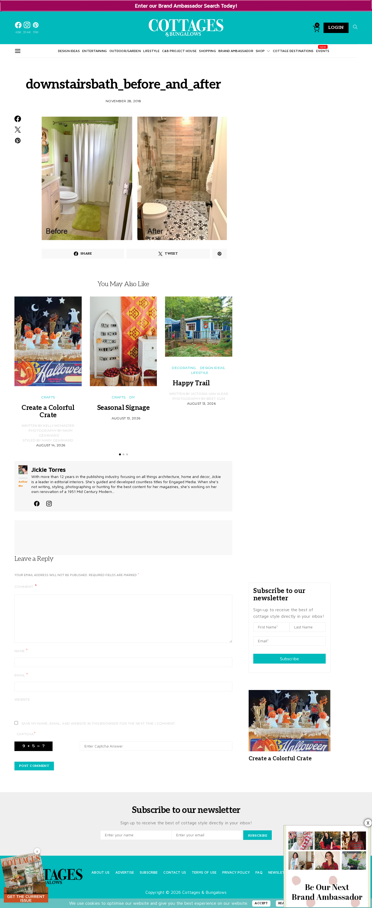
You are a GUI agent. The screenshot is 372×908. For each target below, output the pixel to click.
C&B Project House (179, 51)
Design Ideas (69, 51)
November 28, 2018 (123, 101)
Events (322, 51)
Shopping (207, 51)
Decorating (184, 368)
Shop (260, 51)
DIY (132, 397)
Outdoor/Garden (125, 51)
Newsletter (279, 872)
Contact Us (174, 872)
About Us (100, 872)
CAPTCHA (26, 733)
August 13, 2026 (126, 418)
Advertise (124, 872)
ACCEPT (261, 903)
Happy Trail (198, 383)
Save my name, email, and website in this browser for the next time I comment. (99, 723)
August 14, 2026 (50, 445)
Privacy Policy (236, 872)
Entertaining (94, 51)
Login (336, 27)
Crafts (48, 397)
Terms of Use (204, 872)
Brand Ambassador (235, 51)
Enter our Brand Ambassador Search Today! (186, 5)
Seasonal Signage (123, 408)
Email (21, 674)
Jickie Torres (48, 469)
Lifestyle (151, 51)
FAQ (258, 872)
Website (22, 699)
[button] (120, 454)
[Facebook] (36, 502)
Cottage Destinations (293, 51)
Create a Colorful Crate (48, 411)
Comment (24, 587)
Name (21, 650)
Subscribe (289, 658)
